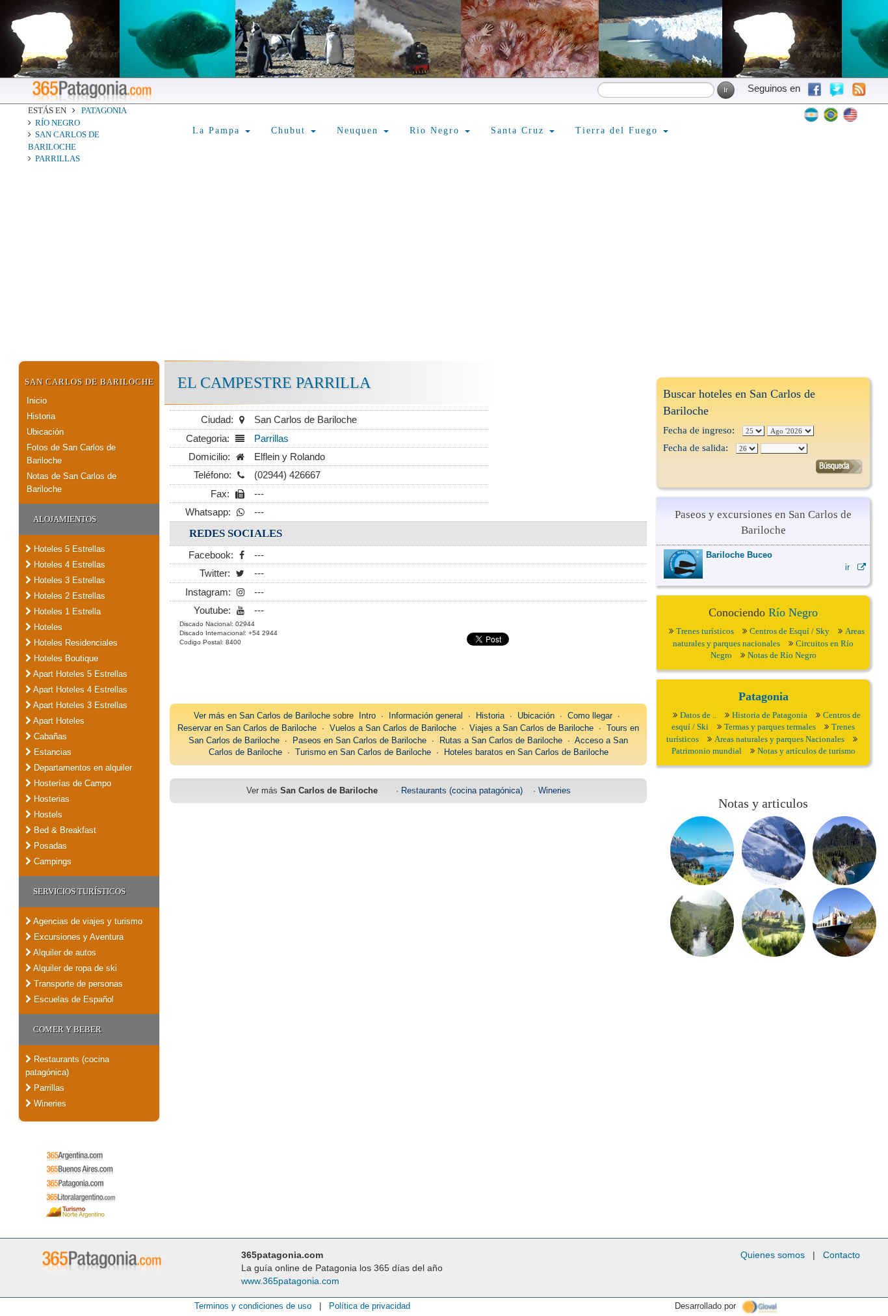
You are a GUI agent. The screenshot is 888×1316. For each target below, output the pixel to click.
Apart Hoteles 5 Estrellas (79, 674)
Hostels (46, 814)
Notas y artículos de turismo (806, 751)
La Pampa (218, 130)
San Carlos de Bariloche (89, 382)
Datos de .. (698, 715)
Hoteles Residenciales (74, 643)
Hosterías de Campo (71, 783)
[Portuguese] (831, 114)
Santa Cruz (519, 130)
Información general (426, 715)
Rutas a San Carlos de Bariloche (500, 740)
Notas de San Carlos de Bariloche (71, 482)
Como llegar (590, 715)
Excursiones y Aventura (77, 937)
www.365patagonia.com (290, 1281)
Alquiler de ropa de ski (74, 968)
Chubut (290, 130)
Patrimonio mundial (707, 751)
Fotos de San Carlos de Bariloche (71, 454)
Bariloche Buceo (739, 555)
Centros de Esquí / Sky (789, 631)
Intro (367, 715)
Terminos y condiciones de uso (252, 1306)
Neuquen (359, 130)
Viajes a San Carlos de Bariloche (531, 728)
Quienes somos (772, 1255)
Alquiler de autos (63, 952)
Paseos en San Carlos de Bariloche (359, 740)
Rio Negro (437, 130)
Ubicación (45, 432)
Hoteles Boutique (64, 658)
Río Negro (57, 123)
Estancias (51, 752)
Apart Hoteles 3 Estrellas (79, 705)
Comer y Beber (67, 1029)
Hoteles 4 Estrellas (68, 564)
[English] (850, 114)
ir (851, 567)
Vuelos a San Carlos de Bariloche (393, 728)
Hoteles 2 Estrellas (68, 596)
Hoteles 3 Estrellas (68, 580)
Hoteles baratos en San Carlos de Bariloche (526, 752)
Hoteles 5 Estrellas (68, 549)
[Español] (811, 114)
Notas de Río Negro (782, 655)
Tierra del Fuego (618, 130)
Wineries (48, 1103)
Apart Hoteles (58, 721)
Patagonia (104, 110)
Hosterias (50, 799)
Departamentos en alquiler (81, 768)
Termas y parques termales (770, 727)
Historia (41, 416)
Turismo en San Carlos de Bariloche (363, 752)
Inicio (37, 400)
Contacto (841, 1255)
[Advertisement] (444, 263)
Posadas (49, 846)
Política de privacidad (369, 1306)
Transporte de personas (77, 984)
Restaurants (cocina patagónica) (67, 1065)
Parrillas (57, 158)
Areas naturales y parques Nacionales (779, 739)
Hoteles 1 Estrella (66, 611)
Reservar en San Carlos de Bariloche (247, 728)
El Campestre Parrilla (274, 382)
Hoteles (46, 627)
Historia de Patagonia (769, 715)
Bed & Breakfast (63, 830)
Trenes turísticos (705, 631)
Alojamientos (64, 519)
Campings (51, 861)
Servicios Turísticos (79, 891)
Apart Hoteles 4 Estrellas (79, 689)
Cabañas (49, 736)
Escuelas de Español (72, 999)
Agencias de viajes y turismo (86, 921)
